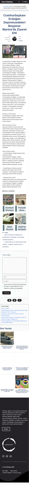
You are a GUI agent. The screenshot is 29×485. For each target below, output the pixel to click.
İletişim (6, 429)
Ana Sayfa (5, 471)
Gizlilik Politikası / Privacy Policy (11, 472)
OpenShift (11, 420)
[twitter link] (7, 456)
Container (17, 420)
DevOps (20, 418)
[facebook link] (11, 456)
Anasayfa (6, 6)
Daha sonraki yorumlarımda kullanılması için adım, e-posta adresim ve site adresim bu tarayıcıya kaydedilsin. (15, 286)
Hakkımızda (13, 471)
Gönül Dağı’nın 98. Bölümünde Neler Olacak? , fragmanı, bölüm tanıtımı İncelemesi (14, 244)
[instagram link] (3, 456)
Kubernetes (9, 418)
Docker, (15, 418)
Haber (11, 6)
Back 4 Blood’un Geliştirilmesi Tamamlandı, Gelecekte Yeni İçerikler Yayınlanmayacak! (13, 237)
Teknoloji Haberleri (7, 416)
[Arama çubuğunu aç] (19, 2)
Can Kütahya (7, 2)
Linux (22, 420)
